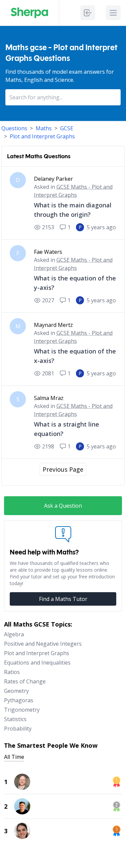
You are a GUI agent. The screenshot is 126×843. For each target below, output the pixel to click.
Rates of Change (25, 681)
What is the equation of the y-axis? (75, 283)
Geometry (16, 691)
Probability (18, 728)
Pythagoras (18, 700)
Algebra (14, 634)
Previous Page (63, 469)
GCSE (66, 128)
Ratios (12, 672)
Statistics (15, 719)
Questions (14, 128)
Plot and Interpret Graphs (42, 136)
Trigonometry (22, 709)
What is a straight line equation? (66, 429)
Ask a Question (63, 505)
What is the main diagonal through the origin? (73, 209)
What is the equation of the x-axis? (75, 356)
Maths (44, 128)
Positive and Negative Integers (43, 643)
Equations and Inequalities (37, 662)
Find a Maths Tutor (63, 599)
